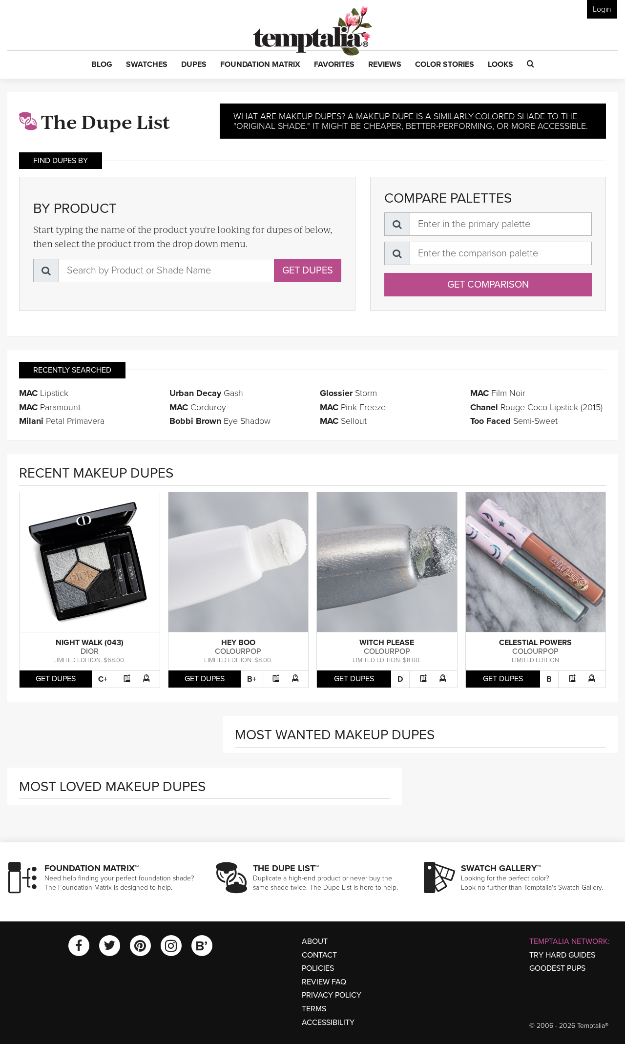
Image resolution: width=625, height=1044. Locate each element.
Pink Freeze (353, 407)
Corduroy (197, 407)
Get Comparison (488, 285)
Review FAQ (324, 982)
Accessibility (328, 1022)
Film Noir (497, 393)
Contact (319, 955)
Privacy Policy (331, 995)
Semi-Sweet (514, 421)
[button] (101, 65)
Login (602, 9)
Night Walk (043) (90, 642)
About (315, 941)
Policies (318, 968)
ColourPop (238, 651)
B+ (251, 679)
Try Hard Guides (562, 955)
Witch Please (386, 642)
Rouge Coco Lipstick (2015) (536, 407)
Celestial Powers (535, 642)
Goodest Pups (557, 968)
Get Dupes (307, 270)
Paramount (50, 407)
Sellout (343, 421)
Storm (348, 393)
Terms (314, 1009)
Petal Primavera (61, 421)
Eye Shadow (220, 421)
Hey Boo (238, 642)
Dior (90, 651)
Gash (206, 393)
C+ (102, 679)
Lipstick (43, 393)
